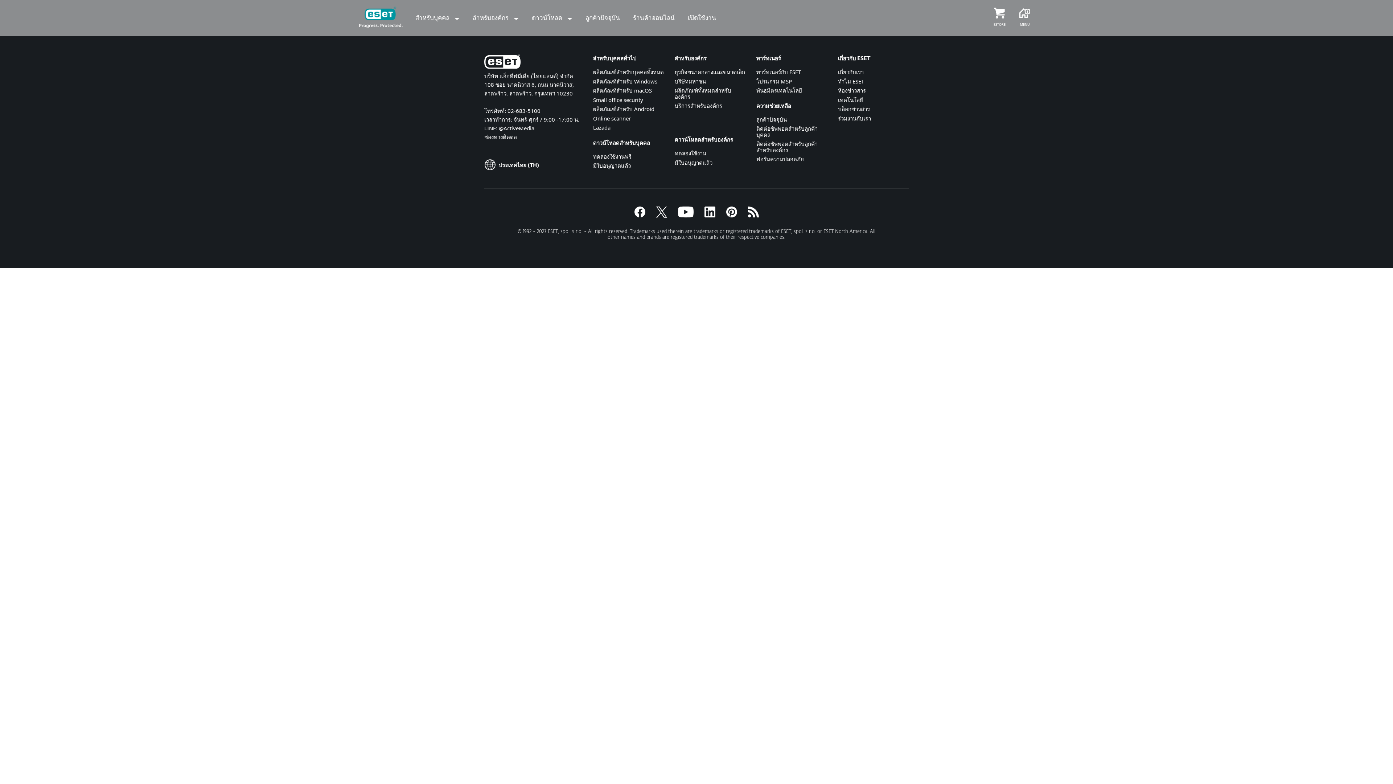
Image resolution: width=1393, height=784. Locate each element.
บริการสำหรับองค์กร (698, 105)
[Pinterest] (731, 215)
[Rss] (753, 215)
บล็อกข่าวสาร (854, 109)
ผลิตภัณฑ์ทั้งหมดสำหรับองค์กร (703, 93)
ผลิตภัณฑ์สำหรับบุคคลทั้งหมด (628, 71)
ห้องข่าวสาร (852, 90)
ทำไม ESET (851, 81)
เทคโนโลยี (850, 99)
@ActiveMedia (516, 128)
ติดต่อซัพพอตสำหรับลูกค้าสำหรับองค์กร (787, 147)
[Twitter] (661, 215)
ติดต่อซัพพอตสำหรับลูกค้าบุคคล (787, 131)
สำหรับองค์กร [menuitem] (491, 17)
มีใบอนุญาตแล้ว (612, 165)
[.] (685, 215)
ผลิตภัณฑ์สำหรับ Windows (625, 81)
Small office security (618, 99)
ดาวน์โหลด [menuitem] (548, 17)
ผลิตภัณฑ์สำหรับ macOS (622, 90)
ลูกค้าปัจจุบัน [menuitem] (602, 17)
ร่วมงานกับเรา (854, 118)
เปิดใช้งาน (702, 17)
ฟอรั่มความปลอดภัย (780, 159)
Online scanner (612, 118)
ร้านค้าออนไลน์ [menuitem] (654, 17)
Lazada (602, 127)
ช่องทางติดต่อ (500, 136)
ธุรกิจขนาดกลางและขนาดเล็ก (710, 71)
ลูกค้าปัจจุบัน (771, 119)
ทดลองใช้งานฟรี (612, 156)
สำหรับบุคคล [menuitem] (433, 17)
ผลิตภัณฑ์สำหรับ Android (623, 109)
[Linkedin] (710, 215)
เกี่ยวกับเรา (851, 71)
